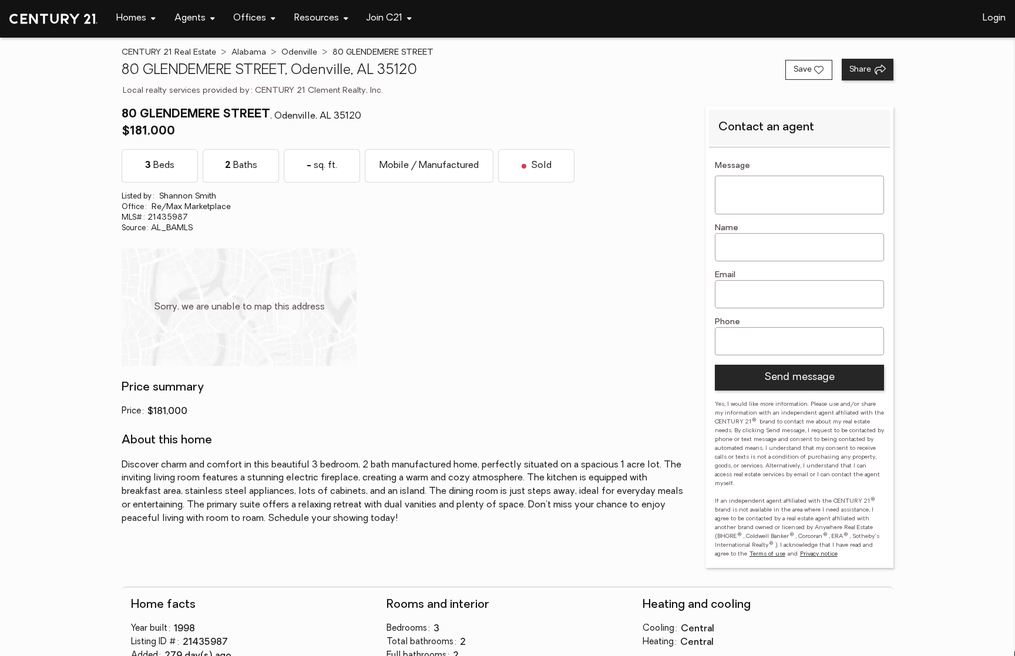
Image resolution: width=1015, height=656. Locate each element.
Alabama (248, 52)
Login (994, 18)
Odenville (299, 52)
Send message (799, 377)
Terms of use (767, 554)
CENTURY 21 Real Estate (169, 52)
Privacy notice (819, 554)
